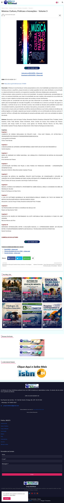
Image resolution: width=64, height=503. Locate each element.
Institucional (4, 423)
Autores (3, 441)
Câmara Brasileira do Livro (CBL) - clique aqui (17, 251)
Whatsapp (27, 258)
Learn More (12, 495)
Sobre (28, 499)
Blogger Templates (45, 500)
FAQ (2, 436)
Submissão (3, 431)
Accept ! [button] (7, 498)
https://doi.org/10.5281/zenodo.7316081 (15, 83)
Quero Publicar (4, 426)
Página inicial (5, 8)
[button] (62, 2)
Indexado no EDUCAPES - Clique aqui (32, 73)
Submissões (34, 499)
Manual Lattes (4, 444)
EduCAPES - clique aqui (11, 249)
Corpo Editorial (4, 428)
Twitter (20, 258)
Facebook (12, 258)
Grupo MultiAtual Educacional (38, 409)
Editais (2, 434)
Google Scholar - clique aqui (12, 253)
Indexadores (4, 439)
